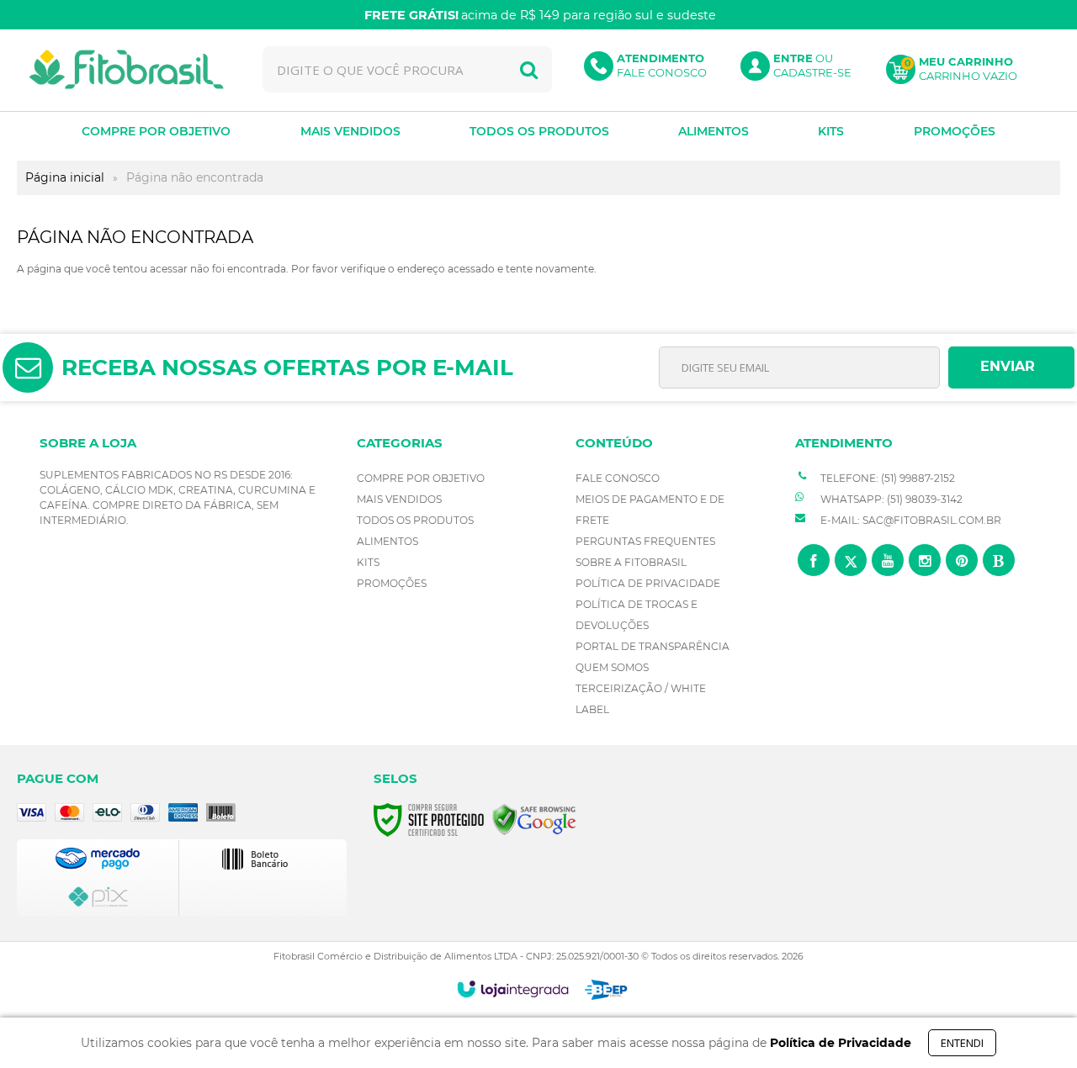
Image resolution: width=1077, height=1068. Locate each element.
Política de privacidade (648, 583)
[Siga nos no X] (850, 560)
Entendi (962, 1042)
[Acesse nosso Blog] (999, 560)
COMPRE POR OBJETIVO (421, 478)
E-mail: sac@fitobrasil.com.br (909, 520)
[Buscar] (529, 69)
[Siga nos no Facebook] (813, 560)
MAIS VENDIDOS (399, 499)
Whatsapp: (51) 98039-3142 (890, 499)
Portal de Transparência (652, 646)
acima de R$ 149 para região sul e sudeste (540, 15)
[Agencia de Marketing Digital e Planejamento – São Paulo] (606, 990)
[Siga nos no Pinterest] (962, 560)
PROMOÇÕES (392, 583)
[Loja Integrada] (513, 989)
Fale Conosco (618, 478)
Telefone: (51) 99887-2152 (886, 478)
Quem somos (612, 667)
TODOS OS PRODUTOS (415, 520)
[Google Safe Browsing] (534, 818)
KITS (368, 562)
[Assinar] (1011, 367)
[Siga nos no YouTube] (888, 560)
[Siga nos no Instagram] (925, 560)
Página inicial (64, 177)
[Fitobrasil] (126, 69)
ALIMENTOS (387, 541)
